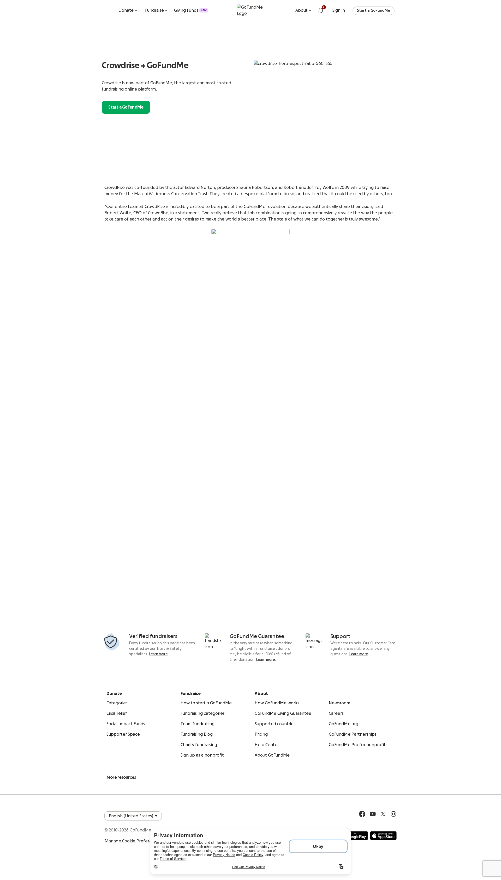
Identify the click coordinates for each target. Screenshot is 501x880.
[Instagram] (393, 814)
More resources (121, 777)
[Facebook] (362, 814)
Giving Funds (190, 10)
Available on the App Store (383, 835)
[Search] (109, 10)
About (301, 10)
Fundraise (154, 10)
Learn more (158, 654)
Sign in (338, 10)
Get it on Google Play (352, 835)
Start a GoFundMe (373, 11)
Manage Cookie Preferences (133, 841)
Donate (126, 10)
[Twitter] (383, 814)
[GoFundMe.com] (250, 10)
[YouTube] (372, 814)
